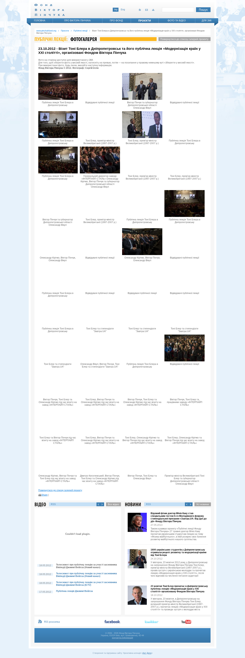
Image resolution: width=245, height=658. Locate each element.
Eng (123, 9)
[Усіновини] (202, 504)
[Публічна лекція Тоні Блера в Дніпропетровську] (58, 86)
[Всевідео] (112, 504)
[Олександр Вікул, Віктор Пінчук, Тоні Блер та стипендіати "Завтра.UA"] (100, 348)
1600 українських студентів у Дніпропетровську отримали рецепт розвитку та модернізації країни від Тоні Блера (178, 552)
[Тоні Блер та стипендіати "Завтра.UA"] (100, 312)
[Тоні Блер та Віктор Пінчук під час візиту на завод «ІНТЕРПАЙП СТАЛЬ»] (58, 421)
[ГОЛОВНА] (40, 20)
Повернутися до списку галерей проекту (60, 490)
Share (44, 495)
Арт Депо (147, 653)
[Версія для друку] (39, 495)
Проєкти (65, 31)
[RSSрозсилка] (52, 622)
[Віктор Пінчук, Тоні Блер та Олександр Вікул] (142, 459)
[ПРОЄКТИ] (144, 20)
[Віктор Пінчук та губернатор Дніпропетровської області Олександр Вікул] (142, 86)
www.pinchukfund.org (46, 31)
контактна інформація (122, 638)
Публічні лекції (80, 31)
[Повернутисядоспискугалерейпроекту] (184, 39)
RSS (53, 504)
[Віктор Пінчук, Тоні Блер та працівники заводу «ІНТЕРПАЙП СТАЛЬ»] (184, 383)
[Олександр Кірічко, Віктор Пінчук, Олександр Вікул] (58, 241)
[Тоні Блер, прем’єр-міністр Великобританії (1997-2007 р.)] (100, 124)
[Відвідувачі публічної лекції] (100, 86)
